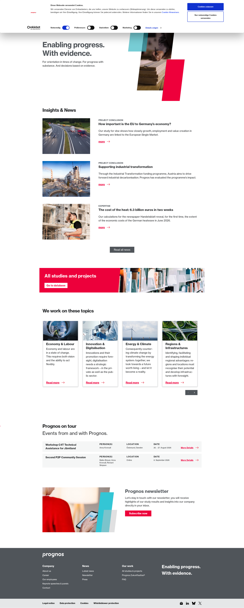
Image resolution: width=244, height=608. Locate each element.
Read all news (122, 249)
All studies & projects (132, 571)
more (101, 141)
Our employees (49, 579)
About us (46, 571)
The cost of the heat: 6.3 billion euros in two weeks (135, 210)
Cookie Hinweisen (170, 12)
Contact (46, 588)
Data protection (67, 603)
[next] (194, 392)
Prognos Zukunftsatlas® (133, 575)
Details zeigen (152, 28)
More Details (187, 447)
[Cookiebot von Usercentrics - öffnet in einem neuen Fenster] (34, 28)
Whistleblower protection (106, 603)
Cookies (84, 603)
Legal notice (48, 603)
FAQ (124, 579)
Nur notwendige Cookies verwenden (206, 16)
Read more (52, 382)
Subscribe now (138, 513)
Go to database (56, 285)
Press (84, 579)
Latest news (88, 571)
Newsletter (87, 575)
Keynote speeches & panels (55, 583)
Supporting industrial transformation (125, 167)
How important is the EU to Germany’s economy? (134, 124)
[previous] (188, 392)
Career (45, 575)
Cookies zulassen (205, 7)
